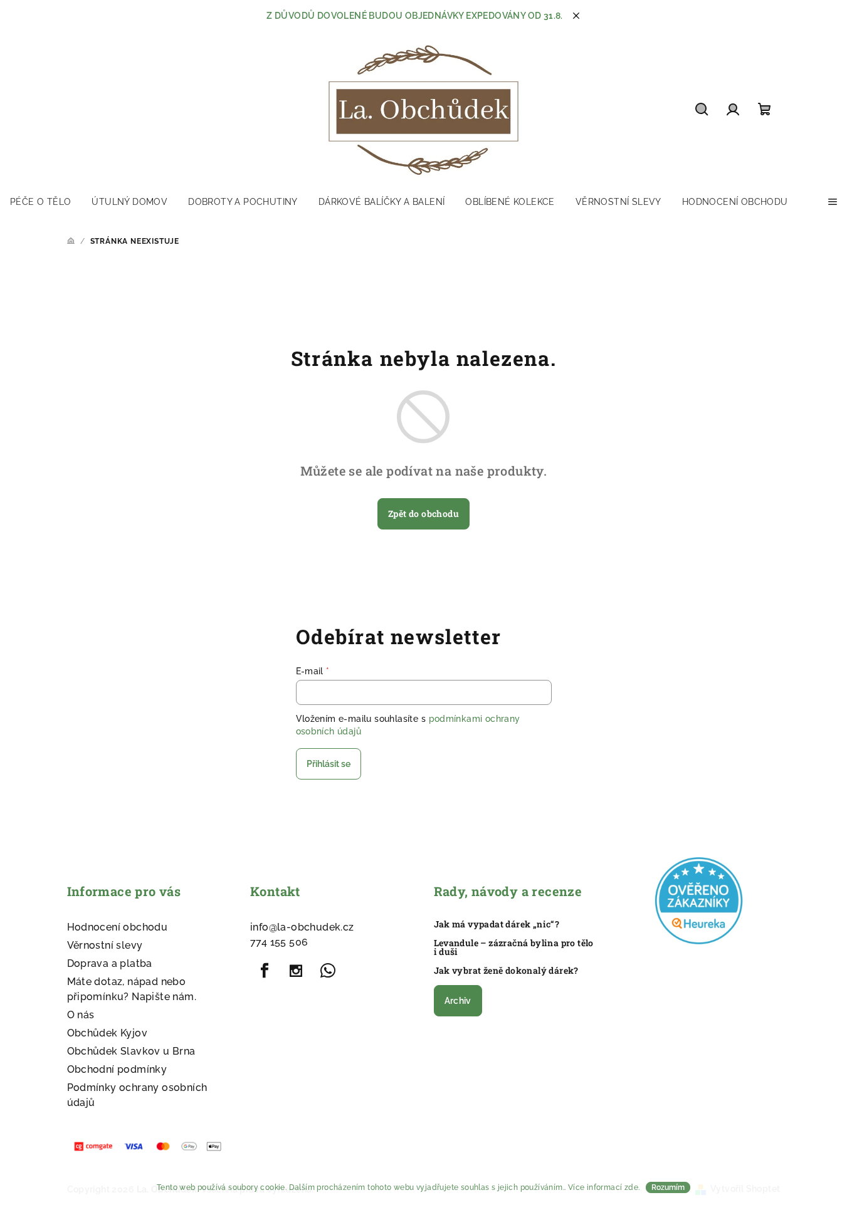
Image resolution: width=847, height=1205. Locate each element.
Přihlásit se (328, 764)
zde (631, 1187)
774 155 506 (279, 942)
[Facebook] (264, 970)
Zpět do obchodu (423, 513)
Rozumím (668, 1187)
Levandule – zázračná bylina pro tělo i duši (514, 947)
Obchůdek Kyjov (107, 1033)
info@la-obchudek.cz (302, 927)
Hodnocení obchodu (117, 927)
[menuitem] (40, 201)
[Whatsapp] (327, 970)
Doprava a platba (109, 963)
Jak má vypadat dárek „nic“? (497, 924)
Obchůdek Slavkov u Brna (131, 1051)
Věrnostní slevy (105, 945)
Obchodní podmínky (117, 1069)
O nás (81, 1015)
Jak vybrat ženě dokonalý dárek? (506, 970)
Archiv (458, 1001)
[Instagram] (295, 970)
